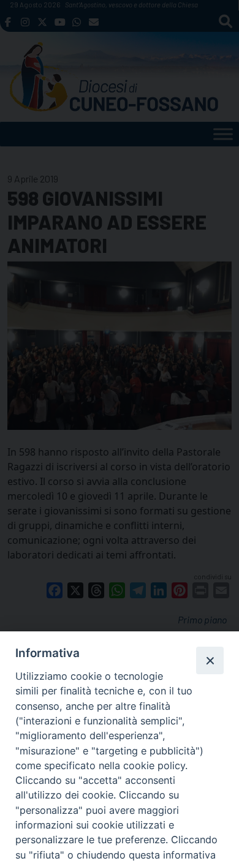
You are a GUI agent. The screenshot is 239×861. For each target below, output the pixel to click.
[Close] (209, 660)
